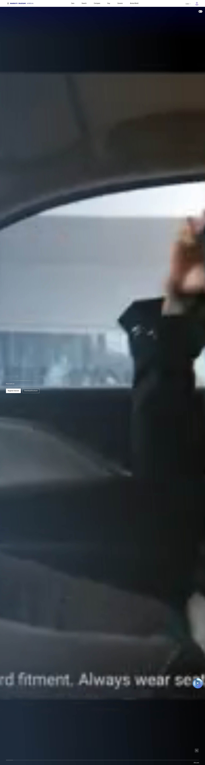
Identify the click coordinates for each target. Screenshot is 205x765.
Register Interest (13, 391)
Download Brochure (31, 391)
